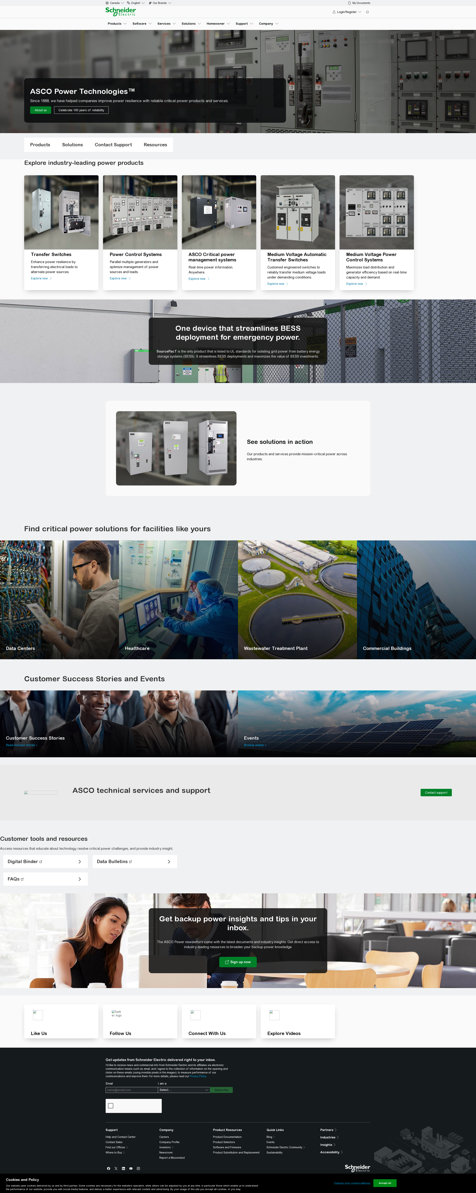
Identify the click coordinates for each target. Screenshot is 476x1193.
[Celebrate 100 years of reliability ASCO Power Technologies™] (81, 110)
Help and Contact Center (121, 1136)
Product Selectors (224, 1142)
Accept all (385, 1183)
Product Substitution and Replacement (236, 1152)
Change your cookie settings (352, 1183)
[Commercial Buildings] (416, 599)
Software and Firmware (227, 1147)
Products (40, 144)
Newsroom (166, 1152)
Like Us (39, 1033)
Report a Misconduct (172, 1157)
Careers (164, 1136)
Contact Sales (114, 1142)
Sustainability (274, 1152)
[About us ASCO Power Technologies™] (40, 110)
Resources (155, 144)
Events (271, 1142)
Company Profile (169, 1142)
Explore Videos (284, 1033)
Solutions (72, 144)
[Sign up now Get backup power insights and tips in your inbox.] (238, 962)
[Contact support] (436, 792)
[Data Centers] (59, 599)
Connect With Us (207, 1033)
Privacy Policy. (198, 1076)
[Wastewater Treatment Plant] (297, 599)
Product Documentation (227, 1136)
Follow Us (120, 1033)
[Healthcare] (178, 599)
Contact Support (113, 144)
